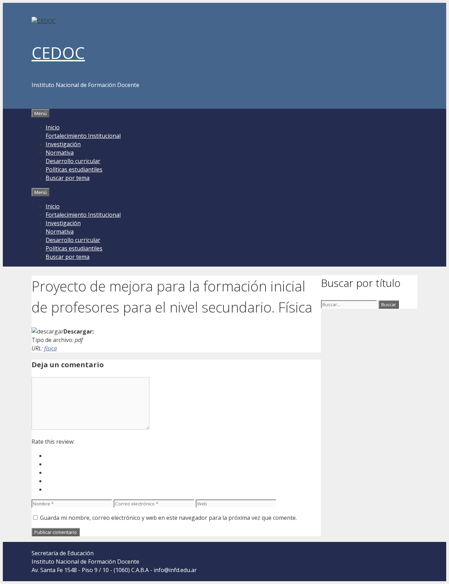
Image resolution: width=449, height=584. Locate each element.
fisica (50, 348)
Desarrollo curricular (73, 161)
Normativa (60, 152)
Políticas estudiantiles (74, 169)
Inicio (53, 127)
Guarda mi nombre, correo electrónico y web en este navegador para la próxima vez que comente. (168, 518)
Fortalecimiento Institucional (83, 136)
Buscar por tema (67, 178)
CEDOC (58, 52)
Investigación (63, 144)
